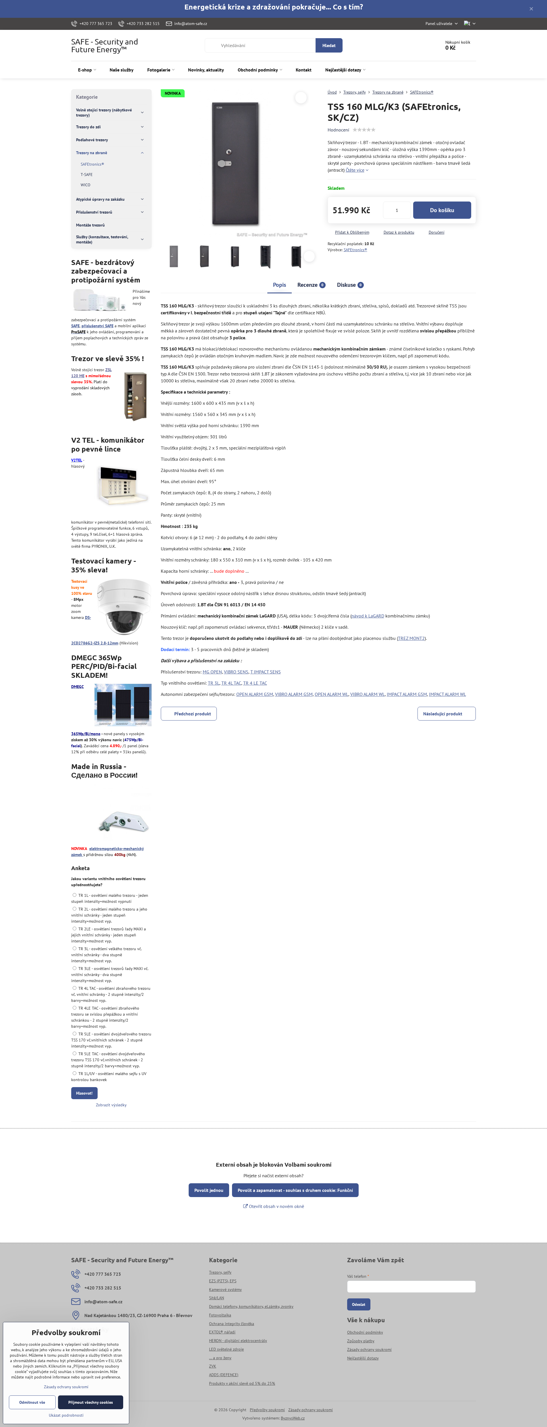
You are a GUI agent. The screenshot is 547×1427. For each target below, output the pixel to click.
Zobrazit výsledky (111, 1104)
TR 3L (213, 683)
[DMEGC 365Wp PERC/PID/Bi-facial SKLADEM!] (123, 706)
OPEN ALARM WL (331, 694)
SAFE (75, 325)
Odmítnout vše (32, 1402)
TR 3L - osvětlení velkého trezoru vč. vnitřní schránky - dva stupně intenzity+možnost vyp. (106, 954)
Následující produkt (442, 714)
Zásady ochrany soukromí (310, 1409)
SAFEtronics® (355, 249)
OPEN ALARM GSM (254, 694)
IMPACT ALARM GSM (407, 694)
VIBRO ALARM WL (367, 694)
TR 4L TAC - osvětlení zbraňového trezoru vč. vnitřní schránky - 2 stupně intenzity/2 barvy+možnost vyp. (110, 994)
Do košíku (442, 210)
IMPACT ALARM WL (447, 694)
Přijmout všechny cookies (90, 1402)
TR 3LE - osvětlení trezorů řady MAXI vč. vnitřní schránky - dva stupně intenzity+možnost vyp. (109, 974)
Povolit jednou (208, 1190)
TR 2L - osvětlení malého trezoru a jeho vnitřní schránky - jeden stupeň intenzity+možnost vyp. (109, 915)
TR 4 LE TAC (255, 683)
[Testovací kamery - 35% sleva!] (124, 607)
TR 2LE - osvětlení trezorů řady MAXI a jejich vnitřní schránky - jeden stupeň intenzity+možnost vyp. (108, 935)
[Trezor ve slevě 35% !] (135, 396)
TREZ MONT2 (411, 638)
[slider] (364, 129)
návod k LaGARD (367, 616)
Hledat (329, 45)
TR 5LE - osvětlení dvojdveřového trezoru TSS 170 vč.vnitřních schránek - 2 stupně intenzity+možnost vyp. (111, 1040)
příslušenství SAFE (97, 325)
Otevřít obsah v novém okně (276, 1206)
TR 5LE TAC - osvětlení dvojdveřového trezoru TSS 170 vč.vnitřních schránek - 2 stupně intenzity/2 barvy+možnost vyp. (108, 1059)
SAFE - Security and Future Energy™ (104, 45)
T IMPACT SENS (265, 672)
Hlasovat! (84, 1093)
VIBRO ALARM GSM (294, 694)
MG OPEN (212, 672)
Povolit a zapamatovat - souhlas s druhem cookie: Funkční (295, 1190)
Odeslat (358, 1304)
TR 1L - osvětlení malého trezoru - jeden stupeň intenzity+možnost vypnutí (109, 898)
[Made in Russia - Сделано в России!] (123, 813)
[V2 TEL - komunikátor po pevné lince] (123, 486)
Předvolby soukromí (267, 1409)
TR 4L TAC (231, 683)
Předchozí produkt (192, 714)
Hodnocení (338, 130)
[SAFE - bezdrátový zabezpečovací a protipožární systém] (99, 301)
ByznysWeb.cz (293, 1418)
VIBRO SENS (236, 672)
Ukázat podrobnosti (66, 1415)
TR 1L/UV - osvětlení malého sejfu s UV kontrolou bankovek (108, 1076)
